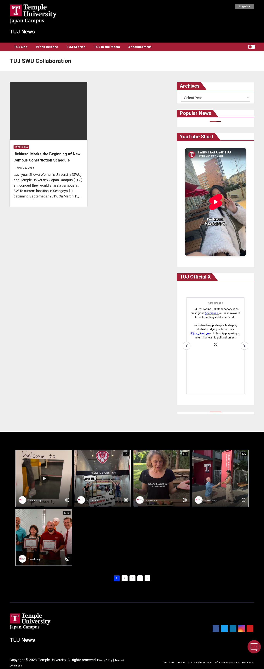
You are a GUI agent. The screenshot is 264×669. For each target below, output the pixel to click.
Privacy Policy (104, 660)
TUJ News (22, 31)
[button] (244, 47)
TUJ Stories (76, 47)
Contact (181, 662)
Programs (247, 662)
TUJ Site (20, 47)
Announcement (140, 47)
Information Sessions (227, 662)
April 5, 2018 (25, 168)
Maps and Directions (200, 662)
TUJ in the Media (107, 47)
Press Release (47, 47)
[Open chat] (254, 647)
